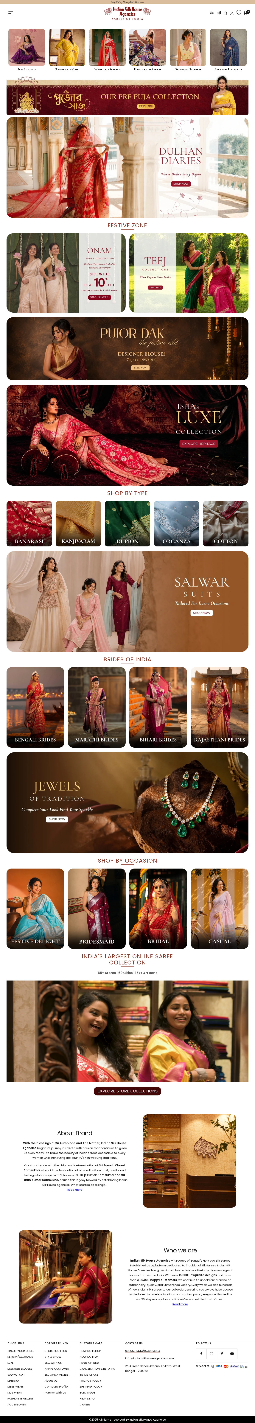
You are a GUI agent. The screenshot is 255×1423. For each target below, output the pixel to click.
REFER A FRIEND (89, 1363)
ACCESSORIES (16, 1404)
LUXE (10, 1363)
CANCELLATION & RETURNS (97, 1369)
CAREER (85, 1404)
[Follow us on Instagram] (211, 1354)
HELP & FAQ (87, 1398)
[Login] (232, 13)
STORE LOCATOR (56, 1351)
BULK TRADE (87, 1392)
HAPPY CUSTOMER (57, 1369)
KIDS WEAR (14, 1392)
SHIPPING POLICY (91, 1386)
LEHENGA (13, 1381)
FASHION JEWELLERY (20, 1398)
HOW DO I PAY (89, 1357)
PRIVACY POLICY (91, 1381)
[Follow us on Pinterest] (222, 1354)
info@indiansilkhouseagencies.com (149, 1358)
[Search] (225, 13)
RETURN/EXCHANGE (20, 1357)
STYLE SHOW (53, 1357)
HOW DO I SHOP (90, 1351)
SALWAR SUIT (16, 1375)
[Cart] (246, 13)
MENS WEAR (15, 1386)
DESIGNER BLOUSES (19, 1369)
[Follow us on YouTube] (232, 1354)
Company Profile (56, 1386)
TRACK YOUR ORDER (20, 1351)
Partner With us (55, 1392)
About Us (51, 1381)
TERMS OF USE (89, 1375)
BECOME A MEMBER (57, 1375)
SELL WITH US (53, 1363)
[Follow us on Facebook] (201, 1354)
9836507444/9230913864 (142, 1351)
